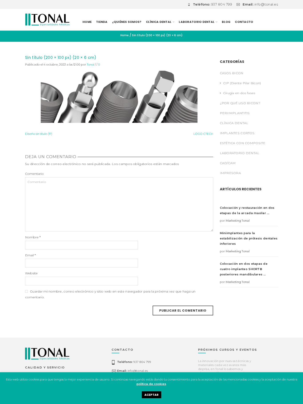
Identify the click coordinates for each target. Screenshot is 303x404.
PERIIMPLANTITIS (235, 113)
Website (31, 273)
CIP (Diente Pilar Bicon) (242, 83)
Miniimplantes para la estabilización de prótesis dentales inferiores (249, 238)
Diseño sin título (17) (38, 133)
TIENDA (102, 22)
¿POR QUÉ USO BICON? (240, 103)
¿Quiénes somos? (127, 22)
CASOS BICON (232, 73)
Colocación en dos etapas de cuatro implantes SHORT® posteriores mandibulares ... (244, 269)
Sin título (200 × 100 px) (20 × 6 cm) (60, 57)
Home (87, 22)
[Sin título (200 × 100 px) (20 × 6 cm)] (119, 94)
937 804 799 (134, 362)
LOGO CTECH (203, 133)
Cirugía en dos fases (239, 93)
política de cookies (151, 384)
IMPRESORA (230, 173)
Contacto (244, 22)
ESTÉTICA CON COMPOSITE (243, 143)
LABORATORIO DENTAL (196, 22)
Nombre (33, 237)
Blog (226, 22)
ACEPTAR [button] (151, 395)
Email (30, 255)
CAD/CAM (228, 163)
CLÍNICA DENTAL (234, 123)
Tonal (90, 64)
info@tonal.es (132, 370)
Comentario (34, 174)
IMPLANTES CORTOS (237, 133)
